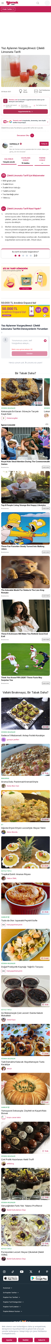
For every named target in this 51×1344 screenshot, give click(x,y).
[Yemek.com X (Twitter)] (31, 1272)
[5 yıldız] (30, 255)
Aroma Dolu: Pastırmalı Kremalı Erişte (19, 782)
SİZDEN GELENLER (8, 408)
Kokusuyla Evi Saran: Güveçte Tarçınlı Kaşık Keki (19, 412)
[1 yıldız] (15, 255)
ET (2, 825)
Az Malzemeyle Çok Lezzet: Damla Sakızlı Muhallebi (22, 1014)
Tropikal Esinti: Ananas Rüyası (16, 874)
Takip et (44, 144)
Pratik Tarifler (7, 9)
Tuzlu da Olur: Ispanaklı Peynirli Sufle (19, 920)
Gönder (29, 354)
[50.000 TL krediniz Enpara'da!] (25, 311)
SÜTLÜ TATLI (6, 871)
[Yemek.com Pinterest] (47, 1272)
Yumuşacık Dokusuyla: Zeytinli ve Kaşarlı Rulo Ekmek (23, 1112)
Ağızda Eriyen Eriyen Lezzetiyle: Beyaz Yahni (23, 828)
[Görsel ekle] (45, 341)
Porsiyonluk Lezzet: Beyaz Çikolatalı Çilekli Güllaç (22, 1253)
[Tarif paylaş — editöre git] (25, 277)
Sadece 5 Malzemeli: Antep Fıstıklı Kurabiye (23, 735)
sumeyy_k (14, 144)
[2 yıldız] (19, 255)
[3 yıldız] (23, 255)
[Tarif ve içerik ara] (37, 3)
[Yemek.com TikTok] (13, 1272)
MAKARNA (5, 778)
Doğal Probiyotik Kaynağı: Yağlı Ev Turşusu (22, 967)
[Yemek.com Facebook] (39, 1272)
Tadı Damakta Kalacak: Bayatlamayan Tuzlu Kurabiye (22, 1063)
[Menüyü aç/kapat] (2, 3)
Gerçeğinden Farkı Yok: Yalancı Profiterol (21, 1206)
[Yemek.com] (12, 3)
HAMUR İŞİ (5, 917)
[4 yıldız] (27, 255)
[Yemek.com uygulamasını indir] (11, 1278)
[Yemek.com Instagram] (4, 1272)
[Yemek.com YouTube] (21, 1272)
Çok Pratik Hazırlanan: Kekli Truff (17, 1159)
